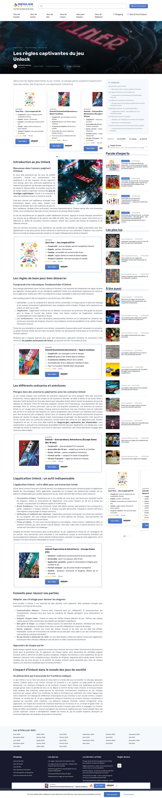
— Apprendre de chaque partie (120, 122)
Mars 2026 (86, 743)
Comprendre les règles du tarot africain (60, 776)
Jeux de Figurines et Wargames (23, 772)
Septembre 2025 (88, 740)
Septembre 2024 (88, 734)
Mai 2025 (132, 737)
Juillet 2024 (40, 734)
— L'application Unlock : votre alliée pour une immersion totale (125, 112)
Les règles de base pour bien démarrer (121, 92)
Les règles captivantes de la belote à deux (61, 761)
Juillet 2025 (40, 740)
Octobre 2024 (110, 734)
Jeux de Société (16, 15)
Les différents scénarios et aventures (121, 100)
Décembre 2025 (18, 743)
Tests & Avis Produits (138, 14)
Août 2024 (63, 734)
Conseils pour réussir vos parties (119, 116)
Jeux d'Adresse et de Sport (22, 769)
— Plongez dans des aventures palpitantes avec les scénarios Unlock (127, 104)
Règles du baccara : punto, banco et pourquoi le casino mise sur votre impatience (98, 767)
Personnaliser (129, 794)
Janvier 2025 (40, 737)
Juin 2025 (16, 740)
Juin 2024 (16, 734)
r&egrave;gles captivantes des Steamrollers (77, 422)
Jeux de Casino (63, 15)
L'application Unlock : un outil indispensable (123, 108)
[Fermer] (116, 786)
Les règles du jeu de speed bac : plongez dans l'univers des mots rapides (62, 765)
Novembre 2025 (134, 740)
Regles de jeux (18, 47)
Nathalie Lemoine (24, 65)
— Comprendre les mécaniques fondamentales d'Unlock (126, 96)
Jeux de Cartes (33, 15)
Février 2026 (64, 743)
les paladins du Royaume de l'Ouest (37, 341)
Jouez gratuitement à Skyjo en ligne (59, 773)
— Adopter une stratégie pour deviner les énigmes (127, 119)
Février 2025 (64, 737)
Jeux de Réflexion (99, 15)
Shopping (119, 14)
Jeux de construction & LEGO (22, 775)
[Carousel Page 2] (59, 156)
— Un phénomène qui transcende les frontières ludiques (126, 129)
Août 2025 (63, 740)
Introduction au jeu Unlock (117, 86)
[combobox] (83, 6)
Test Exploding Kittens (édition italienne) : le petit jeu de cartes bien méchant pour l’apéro (98, 781)
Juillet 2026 (40, 746)
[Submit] (41, 6)
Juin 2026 (16, 746)
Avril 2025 (109, 737)
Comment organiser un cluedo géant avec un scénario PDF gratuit (62, 770)
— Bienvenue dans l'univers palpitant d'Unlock (125, 89)
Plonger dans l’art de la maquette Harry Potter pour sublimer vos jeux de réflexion (97, 762)
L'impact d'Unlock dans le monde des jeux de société (126, 125)
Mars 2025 (86, 737)
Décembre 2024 (18, 737)
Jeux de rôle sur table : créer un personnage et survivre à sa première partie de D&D (97, 776)
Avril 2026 (109, 743)
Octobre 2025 (110, 740)
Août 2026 (63, 746)
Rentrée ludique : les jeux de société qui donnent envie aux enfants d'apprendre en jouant (98, 772)
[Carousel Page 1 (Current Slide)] (57, 156)
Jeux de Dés (49, 15)
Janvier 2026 (40, 743)
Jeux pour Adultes (80, 15)
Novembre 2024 (134, 734)
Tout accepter (112, 794)
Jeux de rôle (42, 47)
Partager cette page (73, 66)
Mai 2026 (132, 743)
